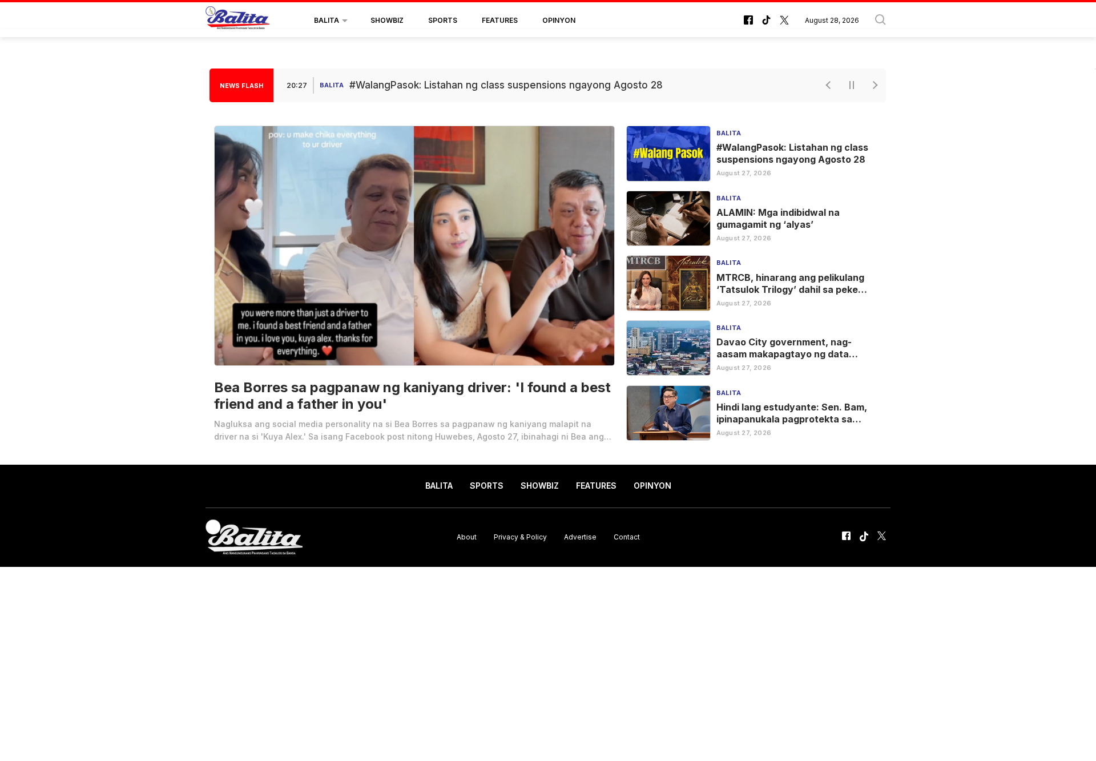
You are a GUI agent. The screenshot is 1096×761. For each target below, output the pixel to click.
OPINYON (558, 20)
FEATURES (500, 20)
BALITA (326, 20)
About (467, 537)
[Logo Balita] (237, 20)
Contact (627, 537)
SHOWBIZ (387, 20)
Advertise (580, 537)
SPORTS (442, 20)
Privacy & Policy (520, 537)
